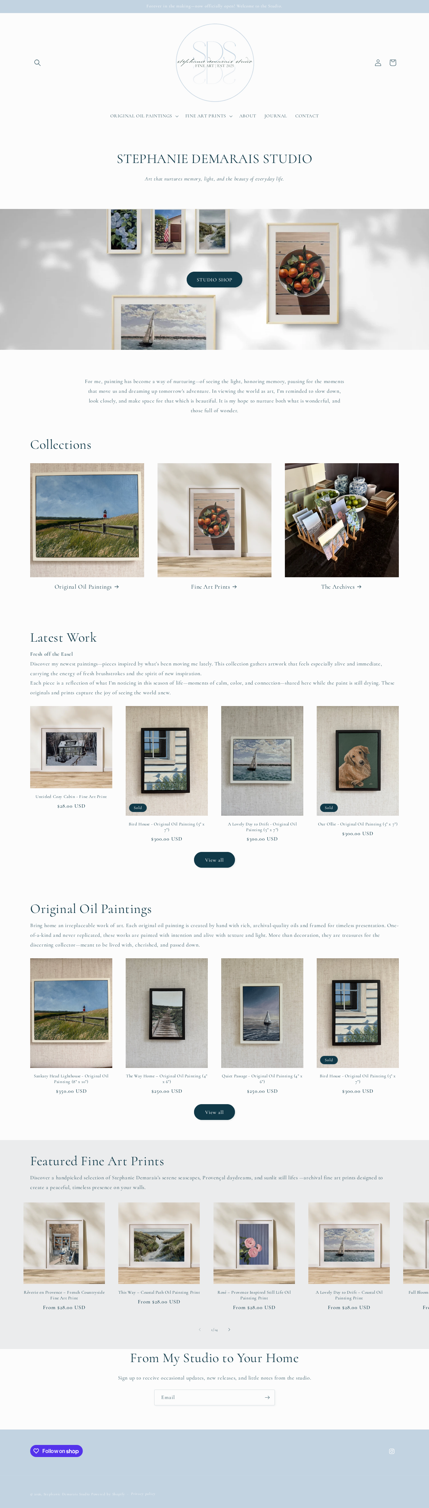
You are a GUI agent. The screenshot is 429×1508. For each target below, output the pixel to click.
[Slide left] (199, 1329)
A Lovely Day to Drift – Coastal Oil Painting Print (349, 1295)
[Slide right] (229, 1329)
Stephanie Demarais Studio (67, 1494)
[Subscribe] (267, 1397)
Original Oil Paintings (83, 586)
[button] (37, 62)
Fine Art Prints (210, 586)
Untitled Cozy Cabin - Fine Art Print (71, 796)
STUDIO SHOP (214, 279)
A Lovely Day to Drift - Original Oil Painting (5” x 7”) (262, 826)
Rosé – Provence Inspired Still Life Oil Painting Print (254, 1295)
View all (214, 860)
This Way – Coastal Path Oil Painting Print (159, 1292)
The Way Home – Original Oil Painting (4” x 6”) (166, 1078)
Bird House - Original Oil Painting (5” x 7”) (167, 826)
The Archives (338, 586)
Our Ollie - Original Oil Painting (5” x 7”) (358, 824)
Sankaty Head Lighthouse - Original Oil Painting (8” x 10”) (71, 1078)
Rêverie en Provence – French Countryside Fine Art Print (64, 1295)
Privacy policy (143, 1494)
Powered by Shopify (108, 1494)
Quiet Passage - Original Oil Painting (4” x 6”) (262, 1078)
